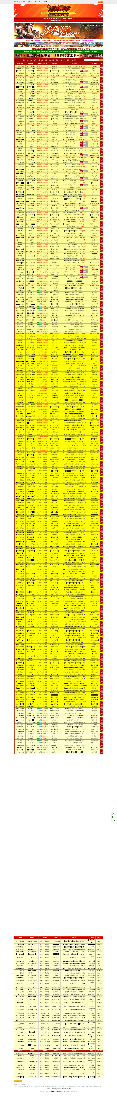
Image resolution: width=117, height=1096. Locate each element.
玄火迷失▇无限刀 (20, 961)
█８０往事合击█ (20, 954)
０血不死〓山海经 (32, 1061)
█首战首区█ (32, 1032)
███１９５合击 (32, 1045)
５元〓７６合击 (32, 1006)
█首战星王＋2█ (32, 954)
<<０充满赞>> (32, 1027)
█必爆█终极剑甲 (32, 949)
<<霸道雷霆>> (19, 1027)
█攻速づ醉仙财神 (20, 949)
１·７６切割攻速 (20, 1015)
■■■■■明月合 (20, 999)
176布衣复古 (20, 1032)
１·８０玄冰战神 (20, 992)
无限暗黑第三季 (20, 1067)
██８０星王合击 (20, 996)
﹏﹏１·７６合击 (32, 987)
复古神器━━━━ (32, 973)
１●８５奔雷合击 (20, 970)
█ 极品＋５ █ (32, 989)
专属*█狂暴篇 (32, 1077)
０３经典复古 (32, 1023)
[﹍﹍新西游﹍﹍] (20, 1073)
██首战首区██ (32, 970)
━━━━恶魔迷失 (20, 973)
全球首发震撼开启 (32, 1013)
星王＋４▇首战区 (32, 944)
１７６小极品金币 (32, 1009)
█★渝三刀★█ (19, 1020)
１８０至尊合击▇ (20, 944)
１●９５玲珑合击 (20, 941)
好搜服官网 (22, 1084)
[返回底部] (113, 821)
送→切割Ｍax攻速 (32, 980)
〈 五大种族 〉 (32, 1055)
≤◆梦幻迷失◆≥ (20, 951)
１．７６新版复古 (20, 1009)
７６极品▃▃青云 (20, 1035)
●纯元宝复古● (32, 1069)
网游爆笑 (69, 1089)
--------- (32, 1002)
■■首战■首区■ (32, 999)
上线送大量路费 (32, 1039)
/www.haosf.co (65, 1091)
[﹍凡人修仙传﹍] (20, 957)
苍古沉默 (20, 1065)
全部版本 (45, 1)
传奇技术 (54, 1089)
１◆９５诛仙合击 (20, 1045)
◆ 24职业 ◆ (32, 1067)
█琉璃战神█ (20, 1002)
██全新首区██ (32, 996)
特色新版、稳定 (32, 1041)
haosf (18, 1084)
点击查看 (99, 941)
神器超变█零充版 (20, 968)
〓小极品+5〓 (32, 966)
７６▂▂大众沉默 (20, 1023)
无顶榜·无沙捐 (32, 992)
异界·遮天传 (20, 1039)
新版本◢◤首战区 (32, 941)
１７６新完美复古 (20, 1013)
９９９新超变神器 (20, 1061)
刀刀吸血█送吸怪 (32, 961)
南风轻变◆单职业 (20, 947)
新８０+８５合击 (32, 963)
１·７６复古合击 (20, 987)
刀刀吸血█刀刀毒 (32, 968)
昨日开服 (37, 1)
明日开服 (30, 1)
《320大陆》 (32, 1058)
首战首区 (32, 1048)
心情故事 (64, 1089)
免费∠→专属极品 (32, 1015)
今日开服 (23, 1)
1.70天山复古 (20, 1048)
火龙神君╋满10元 (20, 980)
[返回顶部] (113, 814)
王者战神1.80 (20, 966)
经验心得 (59, 1089)
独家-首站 (32, 1065)
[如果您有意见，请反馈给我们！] (113, 817)
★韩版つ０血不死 (20, 994)
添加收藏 (100, 1)
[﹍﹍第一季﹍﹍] (32, 957)
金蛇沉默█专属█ (20, 1077)
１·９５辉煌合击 (20, 963)
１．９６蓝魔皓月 (20, 1069)
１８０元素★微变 (20, 1041)
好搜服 (15, 1084)
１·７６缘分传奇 (20, 1029)
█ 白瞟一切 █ (32, 1035)
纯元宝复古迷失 (32, 951)
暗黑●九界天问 (20, 1058)
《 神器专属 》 (32, 947)
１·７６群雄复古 (20, 989)
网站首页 (16, 1)
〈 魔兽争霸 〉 (20, 1055)
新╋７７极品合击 (20, 1006)
